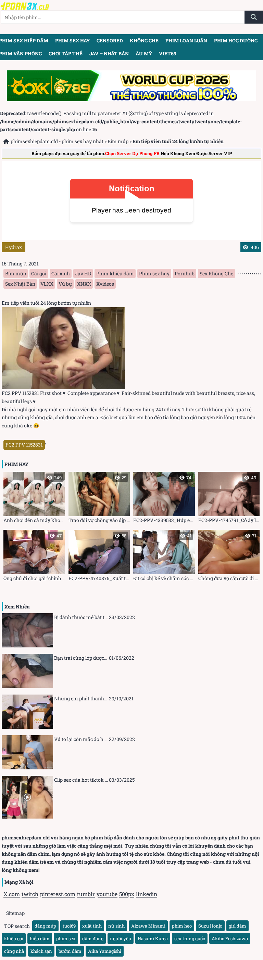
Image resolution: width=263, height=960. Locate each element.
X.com (11, 893)
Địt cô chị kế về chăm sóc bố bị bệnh (164, 557)
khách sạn (41, 951)
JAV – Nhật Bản (109, 53)
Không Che (144, 40)
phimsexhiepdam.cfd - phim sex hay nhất (57, 141)
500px (126, 893)
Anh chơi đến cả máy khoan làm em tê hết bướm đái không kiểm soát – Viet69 (34, 499)
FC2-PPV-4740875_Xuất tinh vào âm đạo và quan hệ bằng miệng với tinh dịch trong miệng (99, 557)
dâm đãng (92, 938)
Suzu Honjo (210, 926)
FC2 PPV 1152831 (24, 444)
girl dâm (237, 926)
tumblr (86, 893)
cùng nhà (14, 951)
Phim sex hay (72, 40)
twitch (30, 893)
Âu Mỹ (144, 53)
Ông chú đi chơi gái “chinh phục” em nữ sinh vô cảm (34, 557)
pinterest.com (57, 893)
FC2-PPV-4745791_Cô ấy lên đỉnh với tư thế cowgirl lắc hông (229, 499)
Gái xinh (60, 273)
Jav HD (83, 273)
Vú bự (65, 283)
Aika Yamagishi (104, 951)
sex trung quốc (189, 938)
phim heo (182, 926)
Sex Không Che (216, 273)
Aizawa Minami (148, 926)
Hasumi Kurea (153, 938)
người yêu (120, 938)
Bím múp (118, 141)
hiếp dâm (40, 938)
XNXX (84, 283)
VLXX (46, 283)
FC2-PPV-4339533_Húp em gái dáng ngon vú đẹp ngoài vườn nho (164, 499)
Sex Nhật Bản (20, 283)
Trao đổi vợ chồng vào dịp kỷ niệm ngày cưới (99, 499)
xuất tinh (92, 926)
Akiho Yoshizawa (230, 938)
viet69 (167, 53)
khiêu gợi (13, 938)
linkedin (146, 893)
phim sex (66, 938)
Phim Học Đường (236, 40)
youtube (107, 893)
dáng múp (45, 926)
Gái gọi (38, 273)
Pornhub (185, 273)
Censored (110, 40)
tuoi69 (69, 926)
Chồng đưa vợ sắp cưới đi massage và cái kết (229, 557)
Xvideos (105, 283)
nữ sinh (116, 926)
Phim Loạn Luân (186, 40)
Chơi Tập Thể (66, 53)
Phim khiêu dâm (115, 273)
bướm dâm (70, 951)
